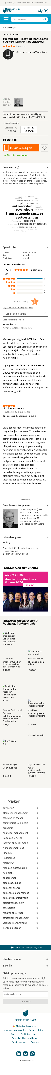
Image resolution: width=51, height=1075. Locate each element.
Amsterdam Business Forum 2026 (20, 580)
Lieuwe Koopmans (11, 34)
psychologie (9, 908)
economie (8, 828)
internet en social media (15, 843)
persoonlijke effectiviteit (15, 898)
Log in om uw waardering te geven (18, 307)
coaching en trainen (13, 818)
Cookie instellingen (29, 1034)
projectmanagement (13, 903)
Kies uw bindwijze (11, 123)
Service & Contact (20, 1042)
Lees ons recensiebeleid (13, 320)
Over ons (35, 1042)
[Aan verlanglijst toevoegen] (44, 147)
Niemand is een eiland (36, 663)
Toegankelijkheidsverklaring (24, 1038)
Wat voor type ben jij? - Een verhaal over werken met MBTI (12, 664)
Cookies (14, 1034)
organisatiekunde (12, 883)
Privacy (41, 1030)
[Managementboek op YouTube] (25, 1053)
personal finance (11, 888)
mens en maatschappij (15, 868)
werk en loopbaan (12, 928)
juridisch (7, 853)
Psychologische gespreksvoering (36, 714)
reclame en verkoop (13, 913)
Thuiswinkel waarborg (25, 1026)
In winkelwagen (21, 148)
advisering (8, 808)
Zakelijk (7, 965)
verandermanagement (15, 923)
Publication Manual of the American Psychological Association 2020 (12, 718)
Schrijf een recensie (16, 313)
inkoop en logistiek (12, 838)
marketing (8, 863)
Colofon (32, 1030)
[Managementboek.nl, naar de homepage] (11, 12)
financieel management (15, 833)
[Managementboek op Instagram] (32, 1053)
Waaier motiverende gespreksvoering (36, 770)
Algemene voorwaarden (15, 1030)
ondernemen (10, 878)
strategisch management (16, 918)
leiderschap (9, 858)
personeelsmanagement (16, 893)
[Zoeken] (44, 19)
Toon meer (24, 500)
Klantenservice (12, 959)
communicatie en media (15, 823)
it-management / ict (13, 848)
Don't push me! (10, 768)
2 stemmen (21, 46)
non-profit (8, 873)
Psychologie (10, 28)
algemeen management (15, 813)
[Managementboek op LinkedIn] (18, 1053)
